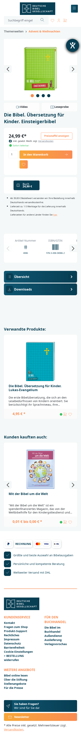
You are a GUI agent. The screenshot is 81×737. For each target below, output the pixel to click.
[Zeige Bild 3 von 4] (43, 95)
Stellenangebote (15, 684)
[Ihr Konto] (58, 20)
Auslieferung (53, 640)
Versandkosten (45, 140)
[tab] (40, 277)
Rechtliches (11, 635)
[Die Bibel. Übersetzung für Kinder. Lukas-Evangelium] (40, 361)
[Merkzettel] (52, 20)
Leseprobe (61, 107)
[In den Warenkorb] (65, 414)
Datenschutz (12, 643)
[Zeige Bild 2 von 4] (37, 95)
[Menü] (74, 9)
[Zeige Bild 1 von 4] (32, 95)
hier (55, 214)
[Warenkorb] (65, 20)
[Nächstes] (73, 69)
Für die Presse (13, 688)
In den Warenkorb (35, 154)
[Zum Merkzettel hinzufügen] (23, 164)
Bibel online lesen (16, 675)
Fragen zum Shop (16, 627)
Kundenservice (17, 617)
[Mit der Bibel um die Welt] (40, 469)
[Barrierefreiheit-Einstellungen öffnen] (72, 45)
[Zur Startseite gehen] (37, 8)
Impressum (11, 639)
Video (24, 107)
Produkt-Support (15, 631)
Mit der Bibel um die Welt (28, 494)
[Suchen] (42, 20)
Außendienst (53, 636)
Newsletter (21, 717)
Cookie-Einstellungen (18, 652)
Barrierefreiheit (14, 647)
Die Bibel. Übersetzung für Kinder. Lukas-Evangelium (35, 388)
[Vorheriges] (8, 69)
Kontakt (9, 623)
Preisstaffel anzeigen (56, 136)
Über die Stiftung (15, 679)
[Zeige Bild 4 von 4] (48, 95)
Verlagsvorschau (55, 644)
